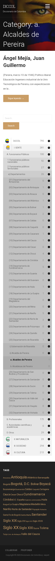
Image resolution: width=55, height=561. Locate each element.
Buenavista (19, 489)
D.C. (15, 500)
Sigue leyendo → (16, 98)
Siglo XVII (29, 521)
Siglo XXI (26, 528)
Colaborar (11, 550)
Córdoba (8, 499)
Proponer (26, 550)
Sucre (36, 528)
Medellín (35, 504)
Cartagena (44, 489)
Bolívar (35, 484)
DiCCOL (9, 6)
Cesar (13, 494)
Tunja (5, 534)
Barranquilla (43, 477)
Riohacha (43, 509)
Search (11, 125)
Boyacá (45, 484)
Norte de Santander (22, 509)
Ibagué (6, 504)
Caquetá (35, 489)
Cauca (6, 494)
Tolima (44, 528)
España (20, 499)
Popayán (36, 509)
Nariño (7, 509)
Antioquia (19, 477)
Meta (43, 504)
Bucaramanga (9, 489)
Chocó (20, 494)
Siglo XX (11, 527)
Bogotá (6, 484)
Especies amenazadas (33, 500)
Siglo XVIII (38, 521)
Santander (39, 514)
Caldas (28, 489)
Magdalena (25, 504)
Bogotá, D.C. (20, 484)
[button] (47, 6)
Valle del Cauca (30, 534)
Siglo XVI (21, 521)
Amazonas (7, 478)
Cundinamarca (34, 494)
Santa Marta (26, 515)
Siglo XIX (10, 521)
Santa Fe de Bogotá (12, 515)
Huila (44, 499)
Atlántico (32, 477)
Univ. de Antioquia (14, 534)
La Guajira (14, 504)
